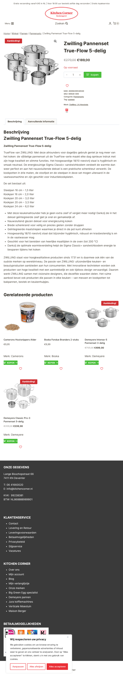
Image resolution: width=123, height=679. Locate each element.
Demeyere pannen (20, 597)
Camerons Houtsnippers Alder (20, 339)
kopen (95, 74)
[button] (55, 41)
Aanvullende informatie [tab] (41, 121)
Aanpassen (18, 666)
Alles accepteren (57, 666)
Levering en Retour (20, 527)
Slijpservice (15, 546)
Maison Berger (17, 610)
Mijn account (16, 574)
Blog (11, 578)
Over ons (14, 569)
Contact (13, 523)
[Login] (110, 23)
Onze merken (17, 588)
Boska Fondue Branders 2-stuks (61, 339)
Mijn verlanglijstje (19, 583)
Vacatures (15, 550)
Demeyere (98, 356)
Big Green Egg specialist (23, 592)
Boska (55, 356)
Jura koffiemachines (21, 601)
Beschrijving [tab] (15, 121)
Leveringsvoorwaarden (22, 532)
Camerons (17, 356)
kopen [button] (10, 363)
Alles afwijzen (36, 666)
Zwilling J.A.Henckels (78, 104)
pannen (71, 99)
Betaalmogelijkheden (21, 537)
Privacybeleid (17, 541)
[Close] (69, 637)
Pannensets (79, 97)
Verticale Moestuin (20, 606)
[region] (39, 653)
